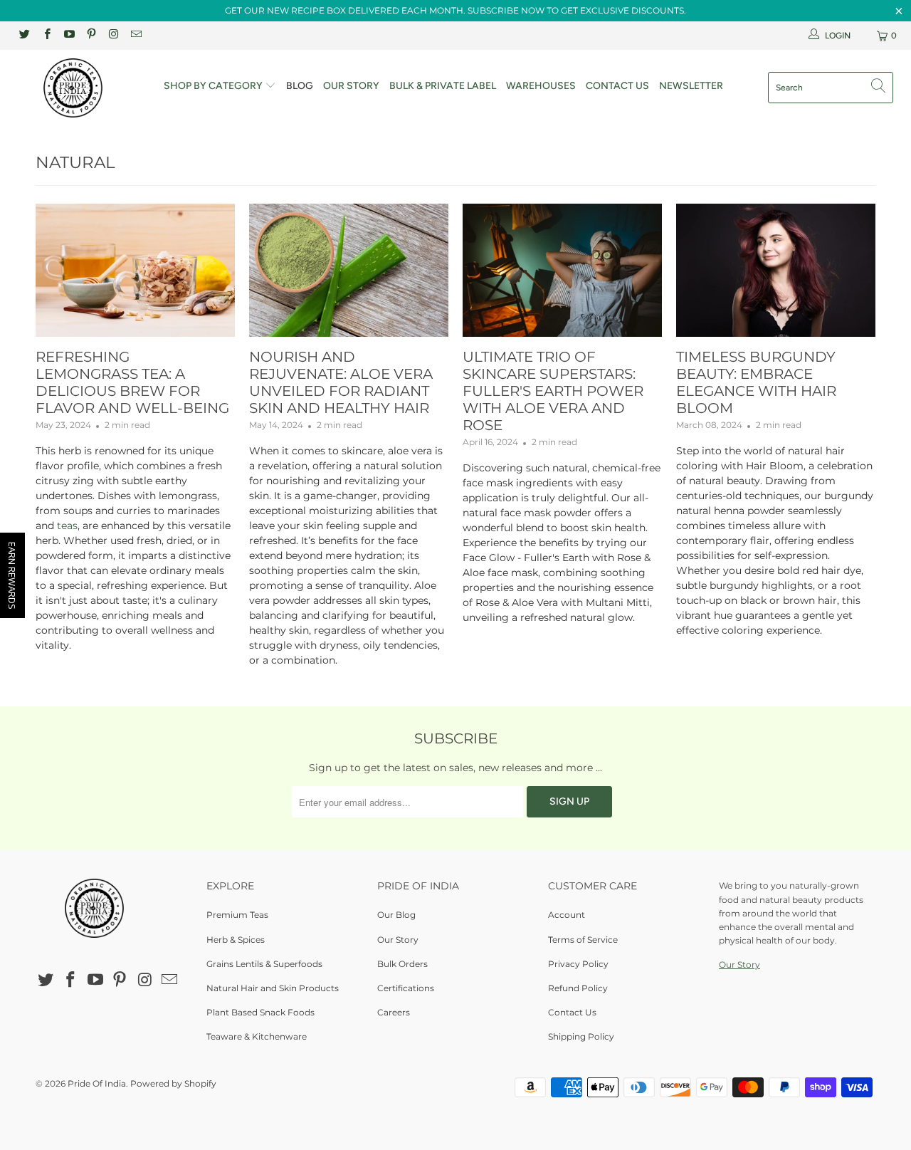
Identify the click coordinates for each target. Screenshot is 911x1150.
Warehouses (541, 86)
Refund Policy (578, 988)
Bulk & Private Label (442, 86)
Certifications (405, 988)
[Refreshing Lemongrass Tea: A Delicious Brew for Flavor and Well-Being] (135, 270)
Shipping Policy (581, 1036)
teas (67, 525)
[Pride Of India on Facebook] (46, 35)
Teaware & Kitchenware (256, 1036)
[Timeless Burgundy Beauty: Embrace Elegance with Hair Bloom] (775, 270)
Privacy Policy (578, 963)
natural (75, 162)
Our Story (351, 86)
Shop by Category (214, 86)
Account (566, 914)
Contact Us (617, 86)
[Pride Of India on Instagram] (113, 35)
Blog (299, 86)
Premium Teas (237, 914)
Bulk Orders (402, 963)
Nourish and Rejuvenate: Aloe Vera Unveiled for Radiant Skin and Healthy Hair (341, 382)
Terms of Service (583, 939)
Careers (393, 1012)
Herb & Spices (235, 939)
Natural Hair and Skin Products (272, 988)
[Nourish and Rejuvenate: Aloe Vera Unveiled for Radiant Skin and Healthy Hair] (348, 270)
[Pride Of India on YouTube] (69, 35)
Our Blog (396, 914)
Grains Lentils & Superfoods (264, 963)
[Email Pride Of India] (135, 35)
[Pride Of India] (80, 88)
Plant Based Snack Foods (260, 1012)
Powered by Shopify (173, 1083)
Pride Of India (97, 1083)
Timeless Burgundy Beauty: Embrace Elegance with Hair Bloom (756, 382)
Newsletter (691, 86)
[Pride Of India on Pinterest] (91, 35)
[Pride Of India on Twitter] (24, 35)
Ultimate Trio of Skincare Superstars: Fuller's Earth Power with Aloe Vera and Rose (553, 391)
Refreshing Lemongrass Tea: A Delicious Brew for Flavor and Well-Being (132, 382)
